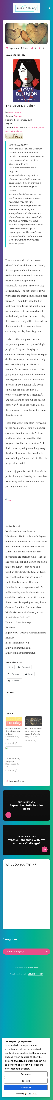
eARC (16, 127)
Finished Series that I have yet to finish (12, 731)
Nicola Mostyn (15, 112)
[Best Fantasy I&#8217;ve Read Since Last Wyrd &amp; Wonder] (33, 721)
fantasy (13, 781)
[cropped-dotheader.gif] (26, 8)
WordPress (33, 967)
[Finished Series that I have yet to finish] (13, 721)
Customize (26, 1074)
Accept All (26, 1087)
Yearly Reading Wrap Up (12, 760)
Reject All (26, 1081)
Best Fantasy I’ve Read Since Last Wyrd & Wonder (33, 731)
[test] (26, 506)
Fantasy (18, 116)
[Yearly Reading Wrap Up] (13, 751)
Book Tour (33, 127)
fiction (21, 781)
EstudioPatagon (35, 973)
